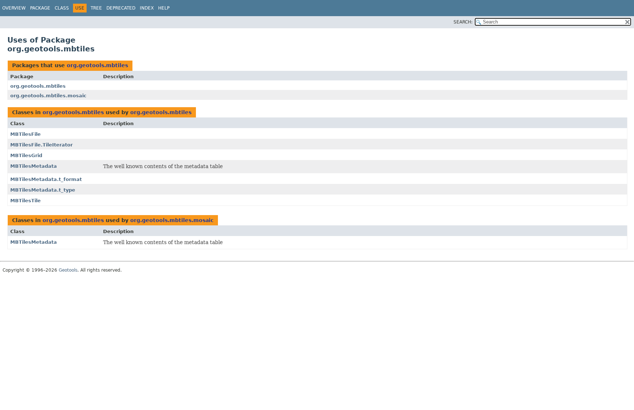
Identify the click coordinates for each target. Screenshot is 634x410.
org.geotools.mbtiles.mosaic (48, 95)
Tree (96, 8)
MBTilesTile (25, 200)
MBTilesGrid (26, 155)
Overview (14, 8)
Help (164, 8)
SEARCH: (463, 22)
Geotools (68, 270)
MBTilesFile (25, 134)
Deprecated (120, 8)
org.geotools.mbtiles (97, 65)
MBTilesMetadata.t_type (42, 190)
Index (147, 8)
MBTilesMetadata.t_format (46, 179)
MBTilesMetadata (33, 166)
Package (40, 8)
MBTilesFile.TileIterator (41, 145)
